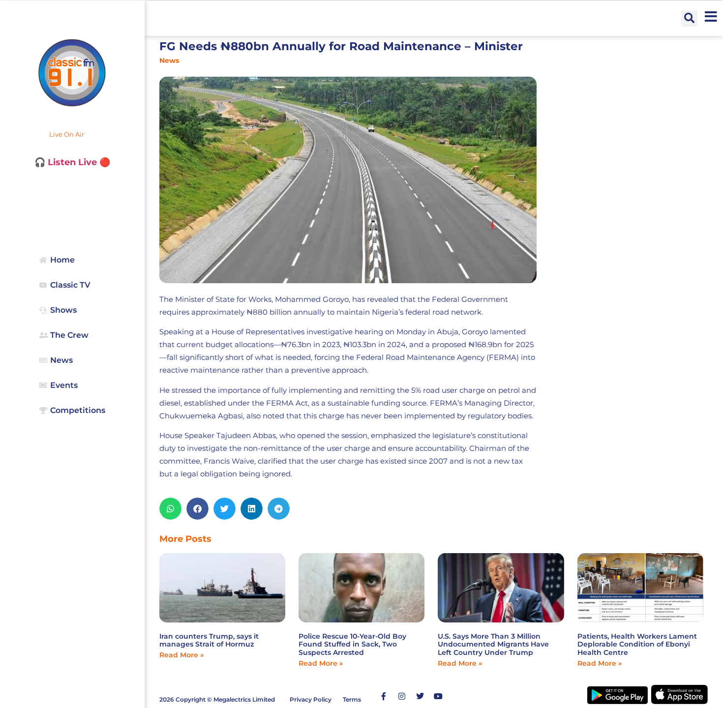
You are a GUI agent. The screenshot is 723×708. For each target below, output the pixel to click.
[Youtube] (438, 696)
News (169, 60)
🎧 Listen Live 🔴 (72, 162)
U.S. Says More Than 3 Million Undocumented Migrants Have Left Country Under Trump (493, 644)
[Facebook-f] (384, 696)
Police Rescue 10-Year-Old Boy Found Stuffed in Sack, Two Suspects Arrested (352, 644)
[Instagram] (402, 696)
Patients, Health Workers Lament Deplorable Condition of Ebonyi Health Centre (637, 644)
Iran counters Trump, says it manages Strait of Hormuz (209, 640)
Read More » (181, 654)
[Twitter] (420, 696)
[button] (689, 18)
